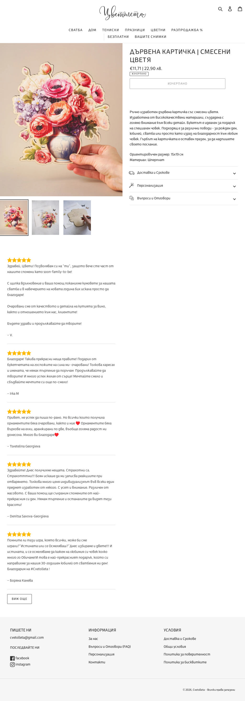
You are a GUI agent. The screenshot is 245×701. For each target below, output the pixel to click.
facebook (22, 658)
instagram (22, 664)
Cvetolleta (199, 690)
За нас (93, 639)
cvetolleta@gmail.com (27, 637)
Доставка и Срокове (153, 172)
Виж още (19, 599)
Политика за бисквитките (185, 662)
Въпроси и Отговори (153, 198)
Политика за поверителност (187, 654)
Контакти (97, 662)
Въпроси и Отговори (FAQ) (110, 646)
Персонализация (150, 185)
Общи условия (175, 646)
